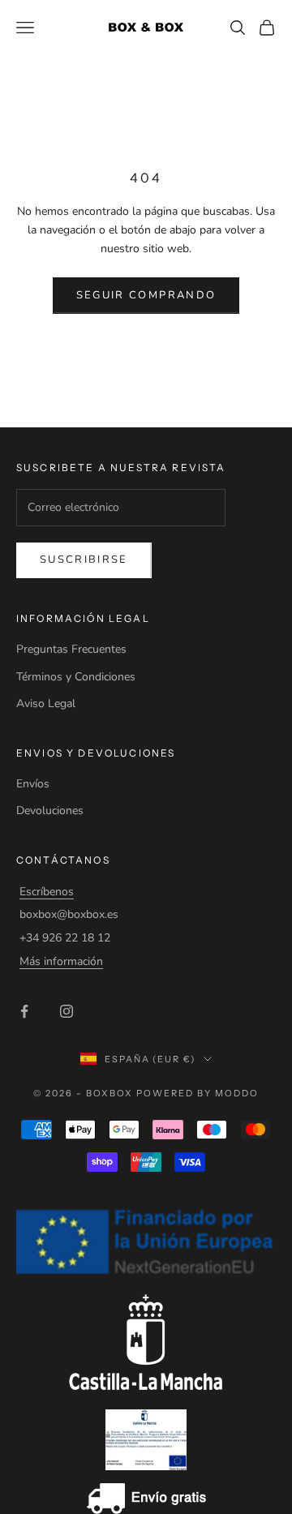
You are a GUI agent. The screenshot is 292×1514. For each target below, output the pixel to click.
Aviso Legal (45, 703)
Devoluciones (50, 810)
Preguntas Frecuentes (71, 649)
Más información (61, 961)
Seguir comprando (146, 295)
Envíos (32, 783)
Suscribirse (84, 559)
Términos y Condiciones (75, 676)
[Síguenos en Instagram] (66, 1011)
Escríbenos (46, 891)
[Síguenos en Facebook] (24, 1011)
